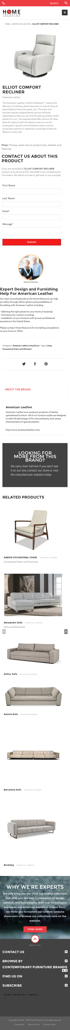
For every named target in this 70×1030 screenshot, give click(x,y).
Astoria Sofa (21, 714)
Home (7, 24)
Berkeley (19, 865)
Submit (31, 242)
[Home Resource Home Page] (11, 13)
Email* (6, 211)
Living (49, 346)
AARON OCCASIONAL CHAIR (30, 557)
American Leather (21, 24)
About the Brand (18, 389)
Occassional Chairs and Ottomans (17, 349)
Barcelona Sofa (22, 789)
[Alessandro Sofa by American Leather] (33, 594)
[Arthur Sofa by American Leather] (33, 653)
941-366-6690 (32, 172)
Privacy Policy (49, 1024)
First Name (8, 186)
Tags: (43, 345)
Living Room (33, 346)
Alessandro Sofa (23, 622)
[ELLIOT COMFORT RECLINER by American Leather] (35, 56)
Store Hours (35, 929)
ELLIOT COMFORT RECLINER (21, 90)
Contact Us (13, 952)
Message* (7, 224)
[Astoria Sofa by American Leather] (33, 696)
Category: (7, 345)
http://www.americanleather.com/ (23, 430)
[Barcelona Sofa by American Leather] (33, 754)
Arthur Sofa (20, 674)
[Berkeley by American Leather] (33, 830)
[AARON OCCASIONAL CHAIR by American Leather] (33, 529)
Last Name (8, 198)
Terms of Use (33, 1024)
